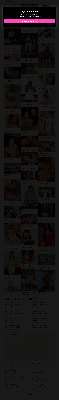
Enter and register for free (29, 21)
